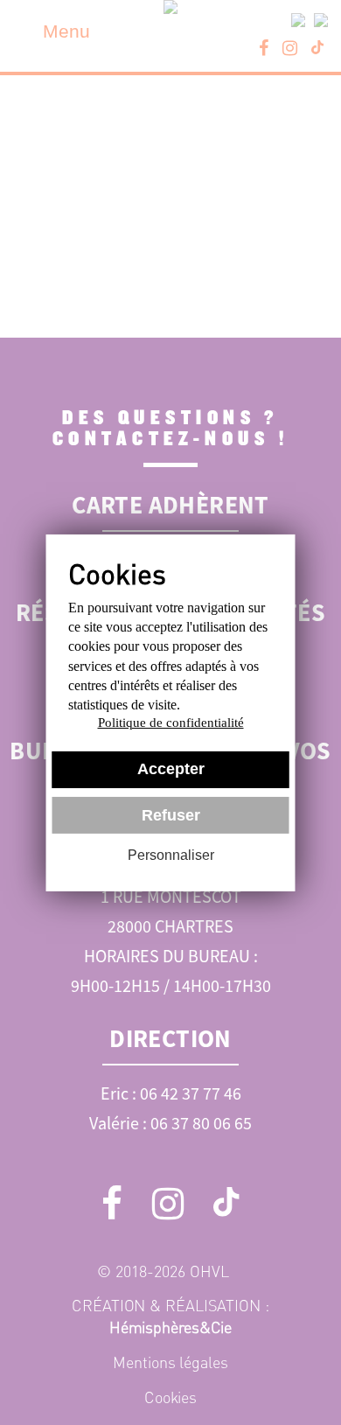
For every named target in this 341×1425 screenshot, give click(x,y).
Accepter (171, 769)
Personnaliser (171, 855)
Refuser (171, 815)
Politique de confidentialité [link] (171, 723)
